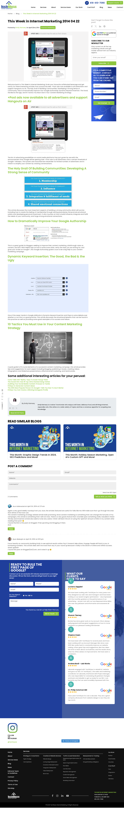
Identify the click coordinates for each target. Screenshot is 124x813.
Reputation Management (69, 771)
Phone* (39, 584)
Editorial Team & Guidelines (13, 772)
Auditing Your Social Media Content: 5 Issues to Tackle (29, 384)
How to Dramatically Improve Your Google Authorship (47, 221)
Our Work (79, 7)
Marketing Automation (69, 780)
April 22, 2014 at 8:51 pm (35, 539)
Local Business (67, 769)
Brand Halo (46, 773)
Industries (111, 762)
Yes (26, 595)
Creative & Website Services (52, 756)
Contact (120, 7)
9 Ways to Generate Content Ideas (21, 386)
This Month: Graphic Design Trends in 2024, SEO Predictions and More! (33, 456)
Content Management (68, 774)
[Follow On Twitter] (96, 26)
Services (43, 7)
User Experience (27, 762)
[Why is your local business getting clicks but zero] (105, 730)
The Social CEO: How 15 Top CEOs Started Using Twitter (29, 382)
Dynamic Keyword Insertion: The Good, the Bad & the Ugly (46, 258)
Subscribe (102, 63)
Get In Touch (49, 614)
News (110, 7)
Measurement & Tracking (91, 756)
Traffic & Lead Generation (71, 756)
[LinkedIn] (2, 393)
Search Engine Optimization (70, 763)
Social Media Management (70, 777)
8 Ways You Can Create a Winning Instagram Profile (28, 390)
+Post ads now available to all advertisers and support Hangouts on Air (47, 99)
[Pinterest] (104, 26)
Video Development (48, 770)
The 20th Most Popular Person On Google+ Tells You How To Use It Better (36, 388)
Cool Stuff (91, 7)
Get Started (102, 103)
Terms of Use (13, 784)
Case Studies (111, 759)
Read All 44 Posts (17, 413)
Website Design (47, 759)
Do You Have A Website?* (14, 595)
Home (33, 7)
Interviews (111, 779)
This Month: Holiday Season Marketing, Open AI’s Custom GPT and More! (89, 456)
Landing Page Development (50, 762)
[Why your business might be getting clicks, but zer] (82, 730)
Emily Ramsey (21, 27)
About (53, 7)
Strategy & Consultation (31, 756)
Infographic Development (49, 767)
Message (14, 601)
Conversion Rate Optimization (51, 765)
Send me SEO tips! (109, 492)
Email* (13, 589)
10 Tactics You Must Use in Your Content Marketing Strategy (45, 326)
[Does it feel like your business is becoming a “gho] (59, 730)
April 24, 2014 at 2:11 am (36, 506)
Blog (101, 7)
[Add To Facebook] (2, 399)
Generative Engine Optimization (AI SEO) (72, 759)
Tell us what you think (103, 497)
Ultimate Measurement (89, 759)
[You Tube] (2, 390)
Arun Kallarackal (19, 506)
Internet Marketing (48, 28)
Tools (109, 769)
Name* (13, 584)
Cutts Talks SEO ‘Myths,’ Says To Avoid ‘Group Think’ (28, 380)
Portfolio (110, 755)
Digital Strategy (27, 759)
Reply (11, 529)
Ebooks (110, 775)
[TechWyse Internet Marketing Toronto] (8, 5)
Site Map (11, 788)
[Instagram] (2, 396)
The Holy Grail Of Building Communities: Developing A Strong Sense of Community (47, 170)
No (31, 595)
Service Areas (66, 7)
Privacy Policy (13, 781)
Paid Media (66, 766)
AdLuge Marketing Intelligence (91, 762)
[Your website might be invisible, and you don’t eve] (35, 730)
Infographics (111, 772)
